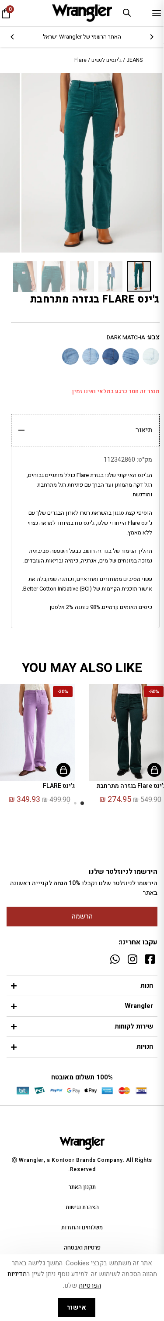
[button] (82, 803)
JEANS (134, 60)
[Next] (12, 36)
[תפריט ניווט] (156, 13)
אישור (76, 1307)
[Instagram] (132, 959)
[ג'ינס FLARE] (150, 361)
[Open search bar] (126, 12)
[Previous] (151, 36)
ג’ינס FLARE (59, 785)
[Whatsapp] (114, 959)
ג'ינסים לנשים (106, 60)
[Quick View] (154, 770)
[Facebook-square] (149, 959)
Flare (80, 60)
